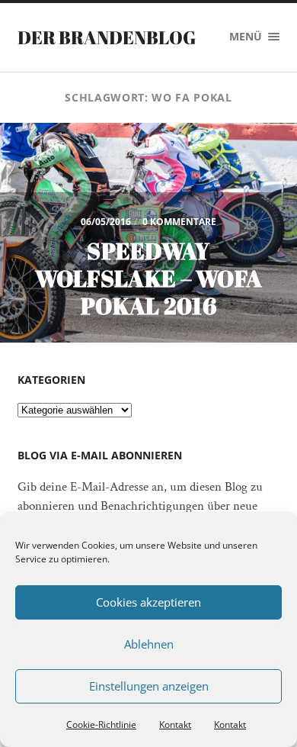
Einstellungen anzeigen (149, 686)
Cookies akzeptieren (148, 602)
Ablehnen (149, 644)
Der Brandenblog (107, 37)
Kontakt (175, 724)
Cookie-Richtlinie (101, 724)
